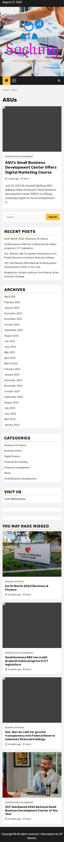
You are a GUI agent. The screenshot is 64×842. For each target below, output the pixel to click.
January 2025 (11, 374)
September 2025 (13, 330)
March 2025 (10, 363)
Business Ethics (13, 450)
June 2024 (10, 413)
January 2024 (11, 424)
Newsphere (48, 834)
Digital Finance (12, 456)
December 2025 (13, 313)
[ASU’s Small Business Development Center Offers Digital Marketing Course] (32, 129)
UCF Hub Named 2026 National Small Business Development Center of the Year (31, 810)
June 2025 (10, 346)
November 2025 (13, 318)
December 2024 (13, 380)
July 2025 (9, 341)
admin (26, 179)
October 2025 (11, 324)
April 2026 (9, 296)
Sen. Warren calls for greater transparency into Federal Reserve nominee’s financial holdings (30, 735)
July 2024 (9, 408)
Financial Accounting (15, 461)
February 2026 (12, 302)
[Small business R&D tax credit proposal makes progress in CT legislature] (32, 625)
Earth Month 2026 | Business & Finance (26, 238)
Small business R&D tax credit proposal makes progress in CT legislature (26, 661)
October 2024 (11, 391)
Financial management (17, 467)
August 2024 (11, 402)
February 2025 (12, 369)
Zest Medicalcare (14, 499)
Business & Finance (15, 445)
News (7, 473)
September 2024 (13, 396)
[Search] (59, 80)
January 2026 (11, 307)
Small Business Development (19, 156)
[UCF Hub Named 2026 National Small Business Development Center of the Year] (32, 775)
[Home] (6, 80)
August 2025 (11, 335)
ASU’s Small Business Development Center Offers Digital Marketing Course (31, 167)
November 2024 (13, 385)
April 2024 (9, 419)
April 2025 (9, 358)
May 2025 (9, 352)
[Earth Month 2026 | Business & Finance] (32, 554)
